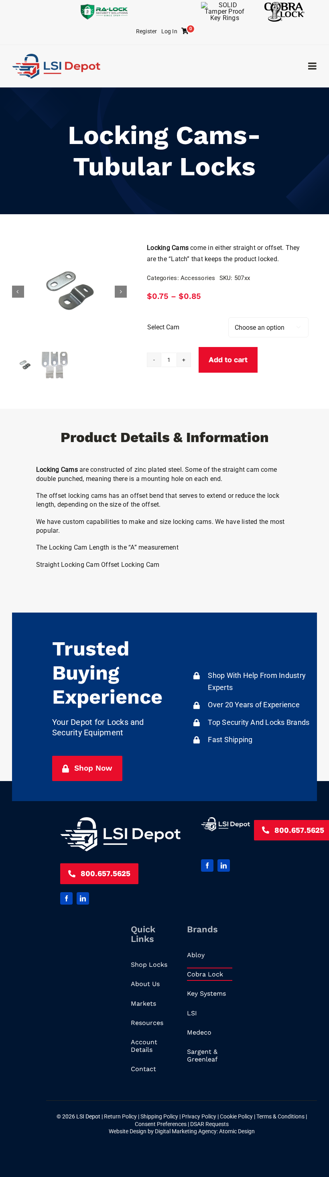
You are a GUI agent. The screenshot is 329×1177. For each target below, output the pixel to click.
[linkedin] (83, 898)
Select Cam (163, 327)
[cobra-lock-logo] (284, 5)
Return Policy (121, 1116)
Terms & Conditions (281, 1116)
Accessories (198, 278)
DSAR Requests (209, 1124)
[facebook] (66, 898)
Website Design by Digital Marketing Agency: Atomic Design (182, 1131)
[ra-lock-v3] (104, 7)
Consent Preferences (161, 1124)
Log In (169, 31)
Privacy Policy (199, 1116)
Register (146, 31)
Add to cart (228, 359)
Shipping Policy (159, 1116)
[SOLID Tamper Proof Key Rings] (224, 5)
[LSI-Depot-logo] (56, 57)
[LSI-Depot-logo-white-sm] (120, 820)
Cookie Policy (237, 1116)
